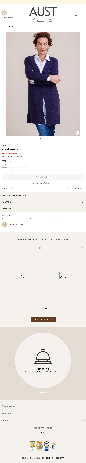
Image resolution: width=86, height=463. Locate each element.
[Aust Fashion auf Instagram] (43, 433)
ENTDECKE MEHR (41, 319)
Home (3, 26)
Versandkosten (18, 156)
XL (25, 170)
